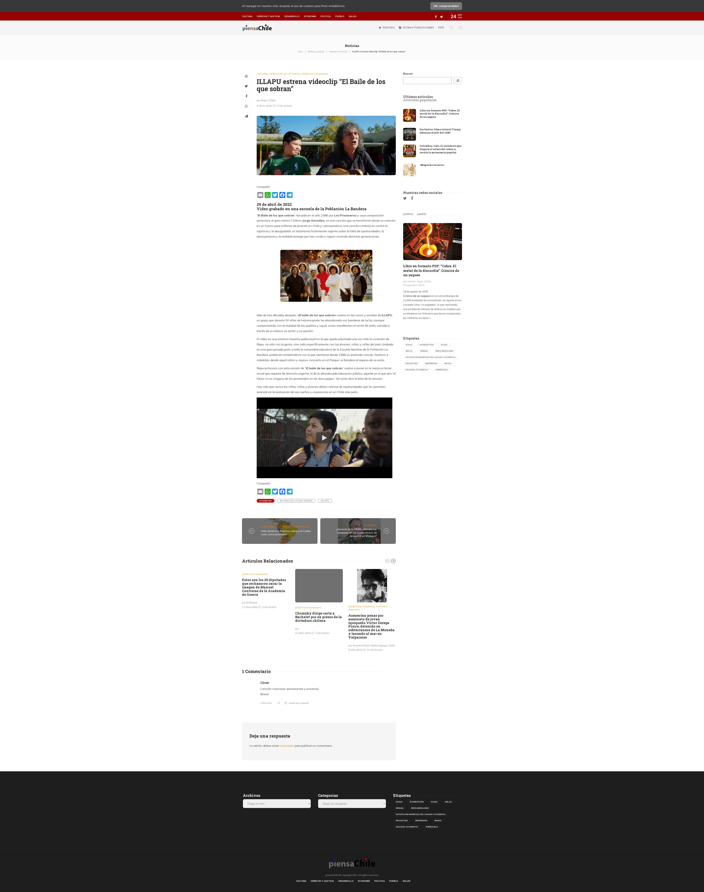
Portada (388, 27)
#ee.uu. (409, 351)
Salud (352, 16)
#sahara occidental (417, 370)
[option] (265, 590)
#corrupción (427, 345)
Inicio (300, 51)
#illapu (325, 500)
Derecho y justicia (268, 16)
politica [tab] (408, 214)
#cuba (444, 345)
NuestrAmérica (271, 527)
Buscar (408, 73)
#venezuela (442, 370)
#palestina (412, 363)
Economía (310, 16)
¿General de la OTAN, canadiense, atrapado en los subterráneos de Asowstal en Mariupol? (356, 533)
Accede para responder (299, 703)
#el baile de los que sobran (296, 500)
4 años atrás (266, 703)
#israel (424, 351)
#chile (409, 345)
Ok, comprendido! (446, 6)
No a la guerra (367, 525)
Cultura (247, 16)
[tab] (418, 97)
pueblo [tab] (421, 214)
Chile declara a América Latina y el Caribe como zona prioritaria (286, 532)
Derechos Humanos (338, 51)
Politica (325, 16)
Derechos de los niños (284, 74)
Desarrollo (292, 16)
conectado (287, 745)
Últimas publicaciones (418, 27)
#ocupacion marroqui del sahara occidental (431, 357)
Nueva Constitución (296, 527)
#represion (431, 363)
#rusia (448, 363)
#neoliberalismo (445, 351)
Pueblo (339, 16)
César (264, 683)
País (441, 27)
